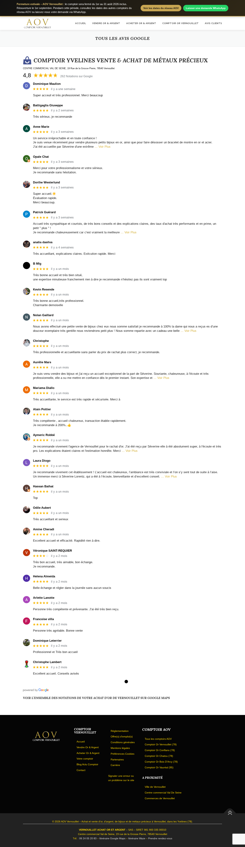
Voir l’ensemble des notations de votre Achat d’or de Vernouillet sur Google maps (96, 698)
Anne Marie (41, 126)
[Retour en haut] (229, 813)
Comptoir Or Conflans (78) (160, 750)
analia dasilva (42, 242)
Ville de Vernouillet (155, 786)
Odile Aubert (42, 507)
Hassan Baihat (43, 486)
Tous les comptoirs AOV (158, 738)
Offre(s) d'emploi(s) (122, 736)
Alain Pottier (42, 409)
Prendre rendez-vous (160, 838)
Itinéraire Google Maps (112, 838)
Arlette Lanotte (43, 597)
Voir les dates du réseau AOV (161, 8)
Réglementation (120, 731)
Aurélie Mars (42, 362)
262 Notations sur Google (76, 76)
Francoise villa (43, 619)
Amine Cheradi (43, 529)
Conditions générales (123, 742)
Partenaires (117, 759)
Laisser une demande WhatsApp (206, 8)
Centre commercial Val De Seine (163, 792)
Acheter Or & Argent (141, 23)
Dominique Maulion (47, 84)
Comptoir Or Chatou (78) (159, 755)
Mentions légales (120, 748)
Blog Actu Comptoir (87, 764)
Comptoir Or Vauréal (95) (159, 767)
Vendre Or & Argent (106, 23)
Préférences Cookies (122, 753)
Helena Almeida (44, 576)
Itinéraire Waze (136, 838)
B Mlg (37, 263)
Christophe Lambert (47, 662)
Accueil (80, 23)
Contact (81, 770)
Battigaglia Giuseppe (48, 105)
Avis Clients (213, 23)
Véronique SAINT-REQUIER (52, 550)
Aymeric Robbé (44, 435)
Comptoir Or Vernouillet (180, 23)
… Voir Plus (102, 146)
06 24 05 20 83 (87, 838)
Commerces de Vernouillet (160, 798)
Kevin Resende (43, 289)
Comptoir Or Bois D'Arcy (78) (161, 761)
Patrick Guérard (44, 212)
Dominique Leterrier (47, 640)
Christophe (41, 341)
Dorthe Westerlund (46, 182)
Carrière (115, 765)
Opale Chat (41, 156)
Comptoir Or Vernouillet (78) (161, 744)
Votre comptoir (85, 758)
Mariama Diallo (43, 388)
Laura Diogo (41, 460)
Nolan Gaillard (43, 315)
